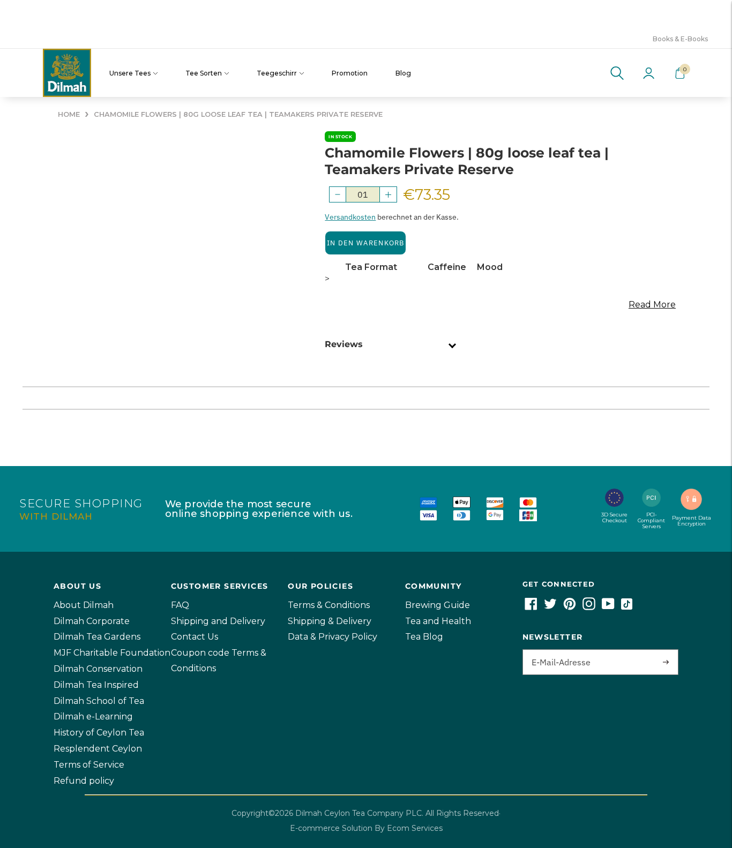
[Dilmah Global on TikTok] (626, 607)
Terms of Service (89, 765)
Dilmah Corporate (92, 621)
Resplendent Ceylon (98, 749)
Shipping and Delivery (218, 621)
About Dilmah (84, 605)
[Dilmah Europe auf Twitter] (550, 607)
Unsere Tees (130, 73)
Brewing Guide (437, 605)
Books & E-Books (680, 39)
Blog (403, 73)
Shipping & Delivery (329, 621)
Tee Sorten (203, 73)
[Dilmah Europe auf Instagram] (588, 607)
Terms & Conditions (329, 605)
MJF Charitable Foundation (112, 653)
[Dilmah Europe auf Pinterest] (569, 607)
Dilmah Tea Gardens (97, 637)
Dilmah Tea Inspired (96, 685)
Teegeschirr (277, 73)
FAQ (180, 605)
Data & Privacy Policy (332, 637)
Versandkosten (350, 217)
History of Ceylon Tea (99, 732)
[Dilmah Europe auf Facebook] (531, 607)
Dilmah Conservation (98, 669)
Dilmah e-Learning (93, 716)
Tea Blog (424, 637)
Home (69, 114)
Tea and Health (438, 621)
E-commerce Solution (331, 828)
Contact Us (194, 637)
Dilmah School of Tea (99, 701)
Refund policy (84, 781)
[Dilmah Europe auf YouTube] (608, 607)
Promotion (350, 73)
